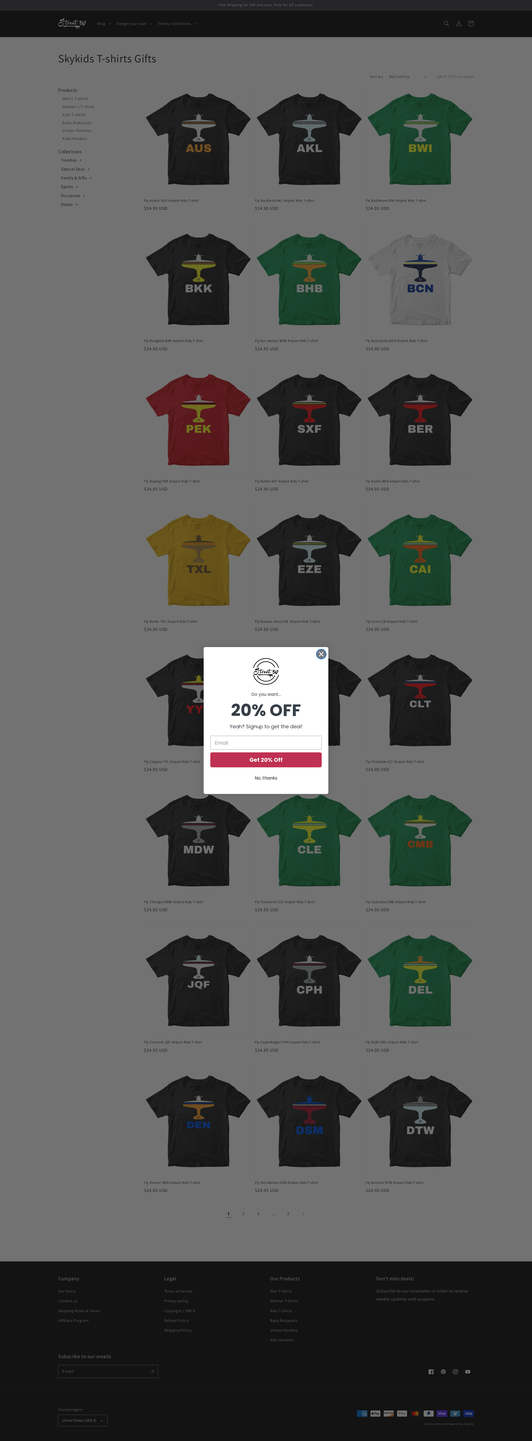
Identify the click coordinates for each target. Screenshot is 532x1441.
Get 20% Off (266, 760)
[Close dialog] (321, 654)
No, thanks (266, 778)
